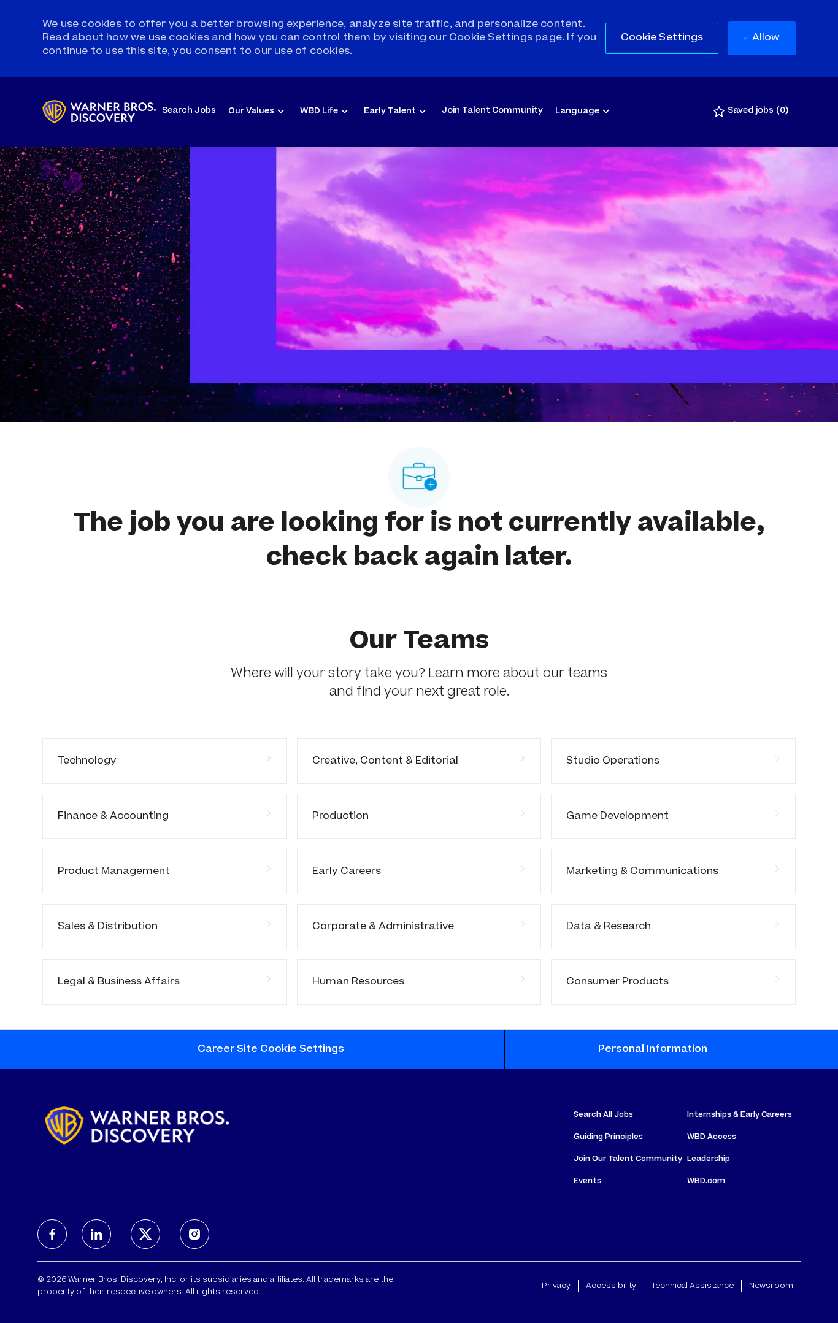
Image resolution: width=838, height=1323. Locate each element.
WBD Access (711, 1137)
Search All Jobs (603, 1115)
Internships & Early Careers (739, 1115)
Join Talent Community (492, 111)
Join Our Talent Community (628, 1159)
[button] (662, 38)
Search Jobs (189, 111)
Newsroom (771, 1286)
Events (587, 1181)
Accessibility (611, 1286)
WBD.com (706, 1181)
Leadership (708, 1159)
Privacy (556, 1286)
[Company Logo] (99, 111)
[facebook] (52, 1234)
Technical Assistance (693, 1286)
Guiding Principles (608, 1137)
